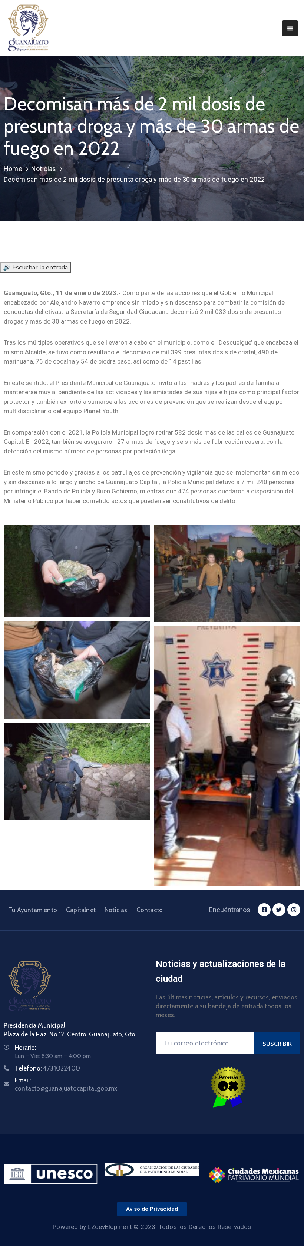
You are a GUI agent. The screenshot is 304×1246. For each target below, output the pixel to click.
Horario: (25, 1047)
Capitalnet (81, 910)
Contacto (149, 910)
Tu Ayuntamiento (32, 910)
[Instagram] (293, 909)
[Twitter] (278, 909)
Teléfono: (47, 1068)
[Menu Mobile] (290, 28)
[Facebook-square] (264, 909)
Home (13, 169)
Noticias (43, 169)
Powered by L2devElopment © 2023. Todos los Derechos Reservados (152, 1226)
